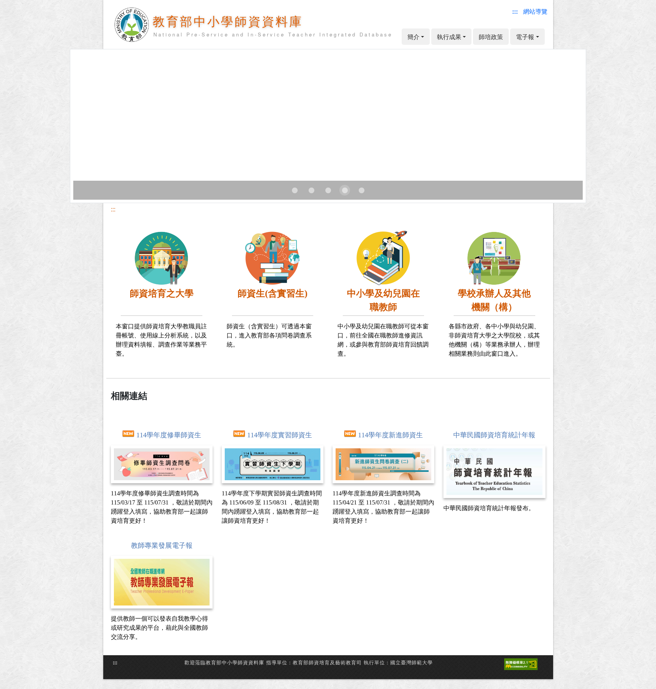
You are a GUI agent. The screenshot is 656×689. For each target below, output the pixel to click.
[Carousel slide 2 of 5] (311, 190)
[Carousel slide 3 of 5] (328, 190)
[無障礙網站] (521, 663)
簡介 (413, 36)
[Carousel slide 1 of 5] (294, 190)
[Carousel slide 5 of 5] (361, 190)
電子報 (525, 36)
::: (113, 209)
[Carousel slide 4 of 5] (344, 190)
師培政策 (491, 36)
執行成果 (449, 36)
